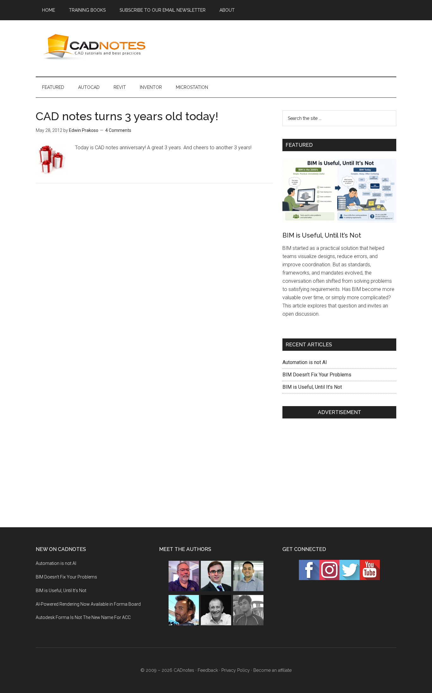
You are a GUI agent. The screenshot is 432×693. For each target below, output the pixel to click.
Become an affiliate (272, 670)
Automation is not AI (304, 362)
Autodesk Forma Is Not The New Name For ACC (83, 617)
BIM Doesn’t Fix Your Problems (316, 375)
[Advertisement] (281, 47)
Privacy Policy (235, 670)
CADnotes (96, 47)
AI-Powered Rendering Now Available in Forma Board (88, 604)
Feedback (208, 670)
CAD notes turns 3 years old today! (127, 116)
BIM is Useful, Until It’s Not (321, 235)
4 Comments (118, 130)
